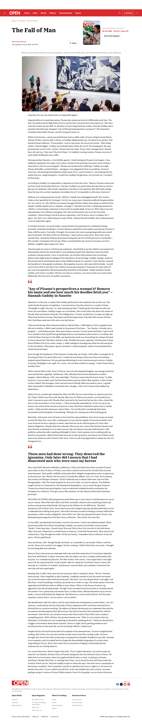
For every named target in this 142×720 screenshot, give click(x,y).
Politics (52, 13)
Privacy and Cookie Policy (21, 716)
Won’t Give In (36, 710)
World (43, 13)
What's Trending (59, 695)
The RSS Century (38, 699)
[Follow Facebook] (117, 684)
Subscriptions (17, 705)
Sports (78, 13)
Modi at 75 (35, 707)
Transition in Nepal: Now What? (39, 703)
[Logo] (14, 13)
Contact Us (54, 716)
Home (26, 13)
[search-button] (120, 13)
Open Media (17, 695)
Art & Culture (77, 699)
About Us (35, 716)
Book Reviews (77, 705)
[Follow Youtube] (125, 684)
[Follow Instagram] (128, 684)
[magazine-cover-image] (91, 33)
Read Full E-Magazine (112, 36)
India (35, 13)
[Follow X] (121, 684)
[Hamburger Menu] (4, 13)
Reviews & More (79, 695)
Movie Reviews (77, 702)
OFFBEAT (129, 13)
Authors (14, 699)
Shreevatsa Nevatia (19, 41)
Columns (15, 702)
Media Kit (44, 716)
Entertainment (65, 13)
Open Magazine (38, 695)
